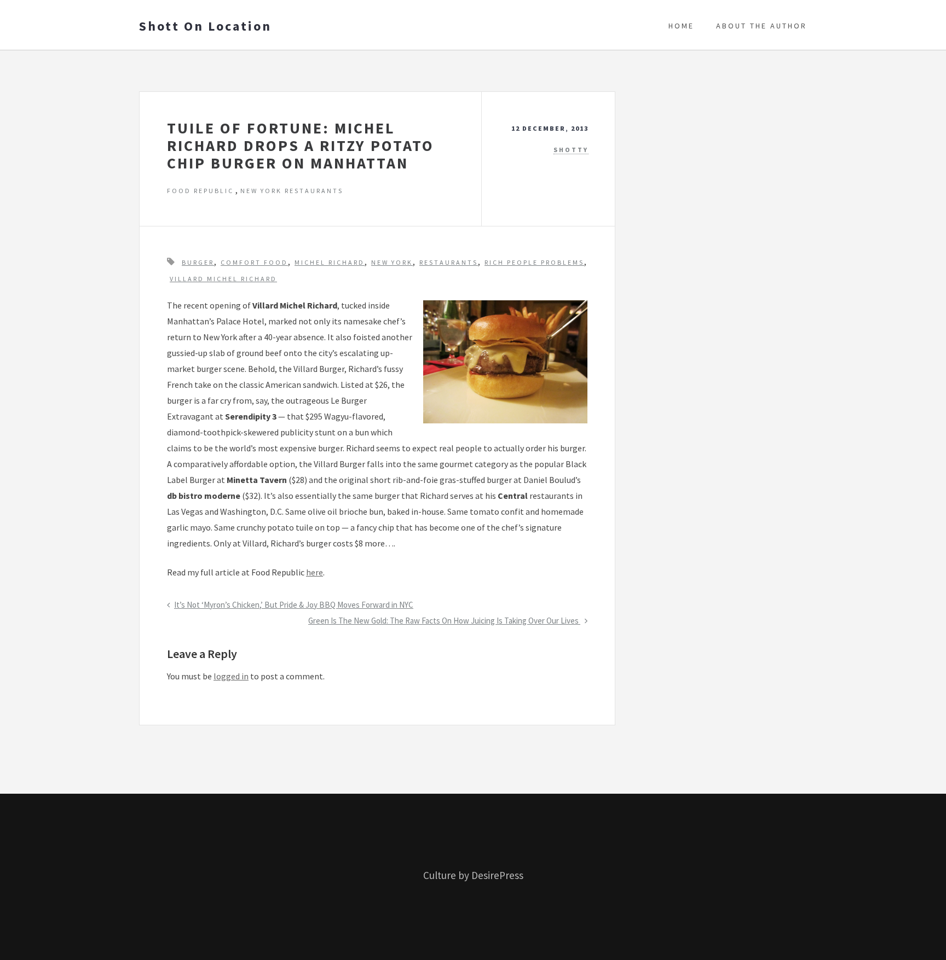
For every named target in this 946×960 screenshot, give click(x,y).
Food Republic (200, 191)
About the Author (761, 26)
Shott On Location (205, 26)
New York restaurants (291, 191)
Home (681, 26)
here (314, 572)
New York (392, 262)
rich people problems (534, 262)
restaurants (448, 262)
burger (198, 262)
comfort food (254, 262)
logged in (231, 676)
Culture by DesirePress (473, 875)
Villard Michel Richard (223, 279)
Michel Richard (330, 262)
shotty (571, 150)
